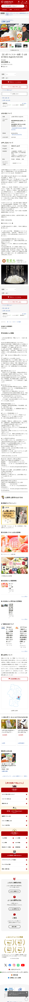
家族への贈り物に (6, 868)
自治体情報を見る (15, 678)
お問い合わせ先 (6, 100)
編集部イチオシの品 (6, 816)
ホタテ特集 (17, 842)
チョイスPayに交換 (6, 864)
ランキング (16, 9)
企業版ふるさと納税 (15, 977)
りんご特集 (4, 842)
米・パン (9, 321)
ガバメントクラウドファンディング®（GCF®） (15, 972)
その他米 (19, 321)
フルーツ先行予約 (6, 825)
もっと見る (24, 596)
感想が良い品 (5, 803)
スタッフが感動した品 (7, 820)
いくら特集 (17, 838)
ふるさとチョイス (15, 969)
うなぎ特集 (4, 838)
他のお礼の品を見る (17, 134)
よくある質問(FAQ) (14, 909)
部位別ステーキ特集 (6, 847)
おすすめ (24, 9)
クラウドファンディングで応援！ (9, 859)
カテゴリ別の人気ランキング (8, 794)
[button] (26, 6)
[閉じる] (26, 992)
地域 (11, 9)
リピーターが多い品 (6, 798)
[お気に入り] (26, 999)
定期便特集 (17, 847)
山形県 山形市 (5, 771)
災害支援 (15, 975)
